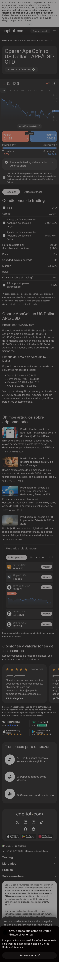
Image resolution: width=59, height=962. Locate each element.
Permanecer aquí (29, 955)
